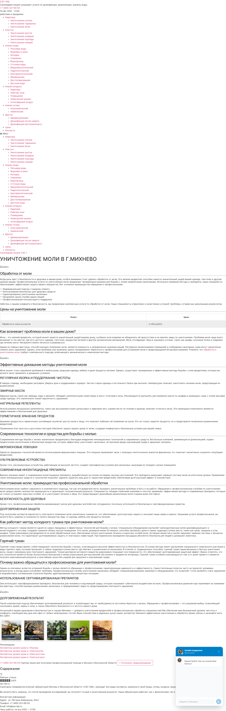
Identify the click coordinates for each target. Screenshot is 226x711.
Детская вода (17, 83)
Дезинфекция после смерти (24, 121)
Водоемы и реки (19, 52)
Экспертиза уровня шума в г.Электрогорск (22, 657)
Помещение (16, 96)
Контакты (10, 130)
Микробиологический (21, 67)
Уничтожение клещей (21, 42)
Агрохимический (19, 108)
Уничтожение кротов (21, 33)
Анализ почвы (12, 105)
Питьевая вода (18, 48)
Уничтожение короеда (22, 39)
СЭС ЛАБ (5, 1)
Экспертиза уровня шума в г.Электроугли (21, 651)
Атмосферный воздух (21, 102)
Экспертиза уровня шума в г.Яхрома (19, 647)
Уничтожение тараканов (23, 23)
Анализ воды (12, 45)
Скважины (15, 58)
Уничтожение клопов (21, 20)
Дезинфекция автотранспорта (26, 124)
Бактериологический (21, 74)
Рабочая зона (17, 92)
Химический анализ (20, 99)
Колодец (14, 55)
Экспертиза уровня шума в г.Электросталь (22, 654)
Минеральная (17, 77)
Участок (9, 30)
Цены (8, 127)
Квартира (10, 17)
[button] (10, 8)
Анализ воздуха (13, 86)
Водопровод (16, 61)
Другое (9, 114)
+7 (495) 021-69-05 (10, 663)
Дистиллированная (20, 80)
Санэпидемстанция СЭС (12, 252)
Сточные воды (18, 64)
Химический (16, 111)
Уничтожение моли (20, 26)
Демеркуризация (19, 118)
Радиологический (19, 70)
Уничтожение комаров (22, 36)
